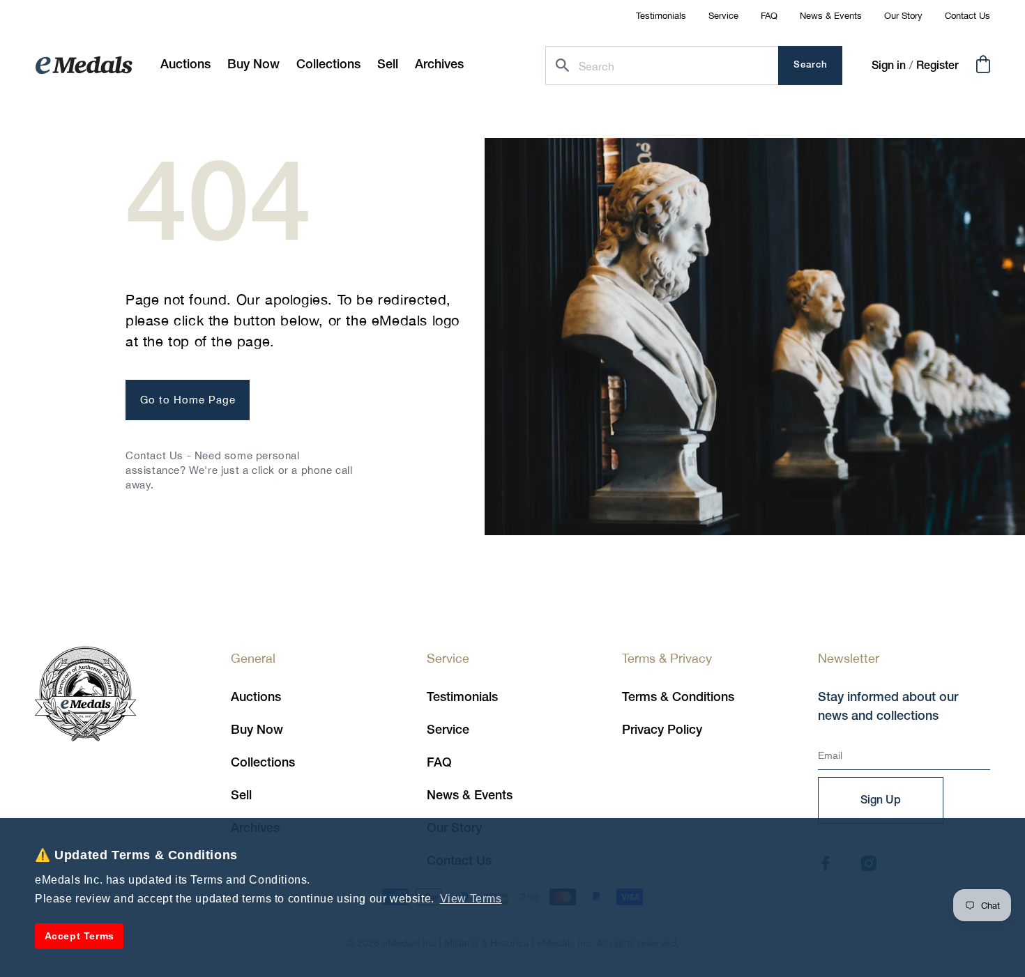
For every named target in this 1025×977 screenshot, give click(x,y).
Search (811, 65)
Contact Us (967, 15)
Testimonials (661, 15)
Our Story (903, 15)
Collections (263, 763)
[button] (253, 65)
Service (723, 15)
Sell (241, 795)
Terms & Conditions (678, 697)
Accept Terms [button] (79, 935)
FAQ (769, 15)
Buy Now (257, 730)
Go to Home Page (188, 400)
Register (937, 66)
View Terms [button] (471, 899)
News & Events (831, 15)
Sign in (889, 66)
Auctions (256, 697)
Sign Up (880, 801)
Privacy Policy (662, 730)
